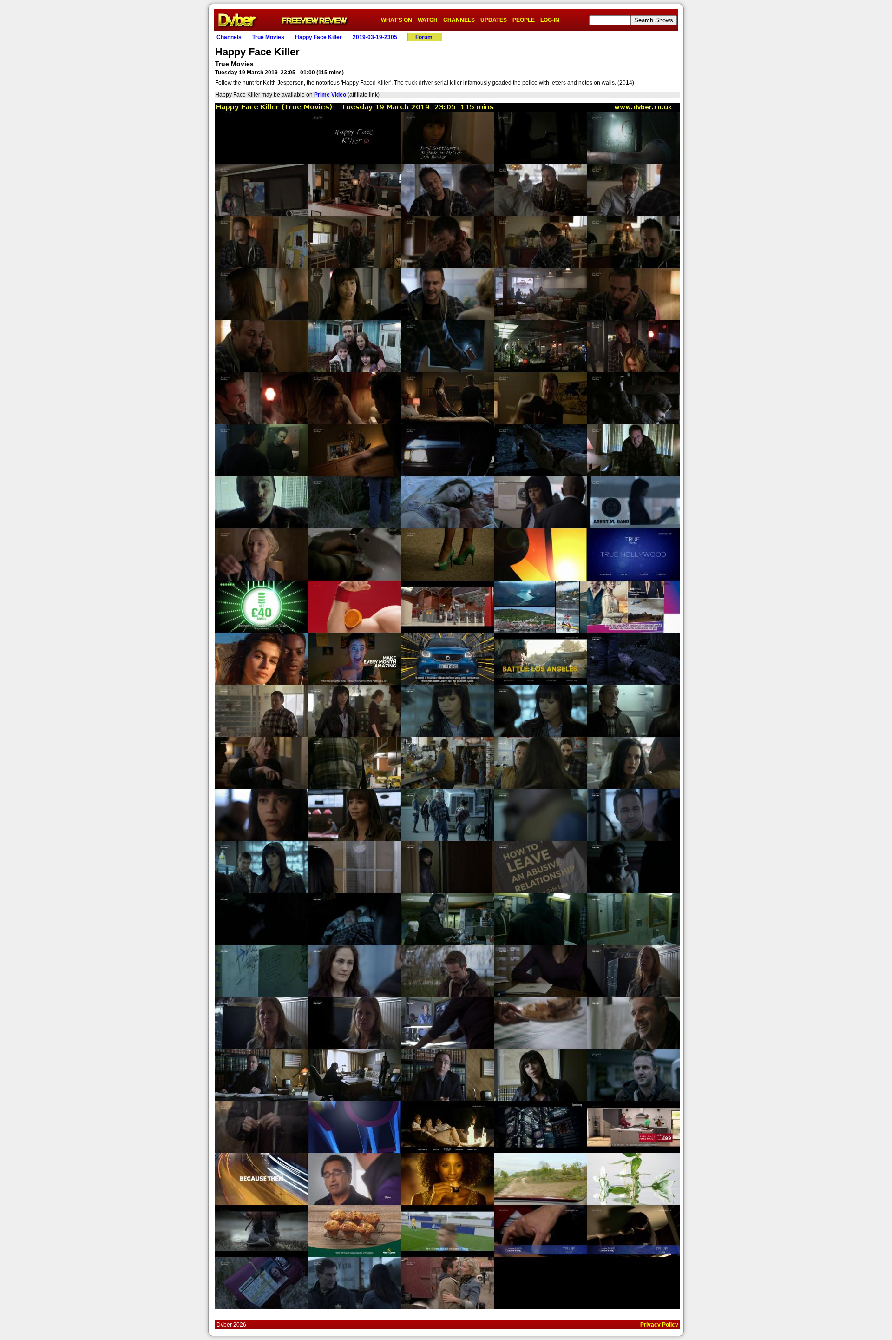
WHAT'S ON (396, 20)
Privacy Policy (659, 1324)
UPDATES (493, 20)
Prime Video (330, 95)
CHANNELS (459, 20)
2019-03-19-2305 (375, 37)
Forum (424, 37)
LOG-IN (549, 20)
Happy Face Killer (318, 37)
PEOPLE (523, 20)
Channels (229, 37)
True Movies (268, 37)
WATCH (428, 20)
